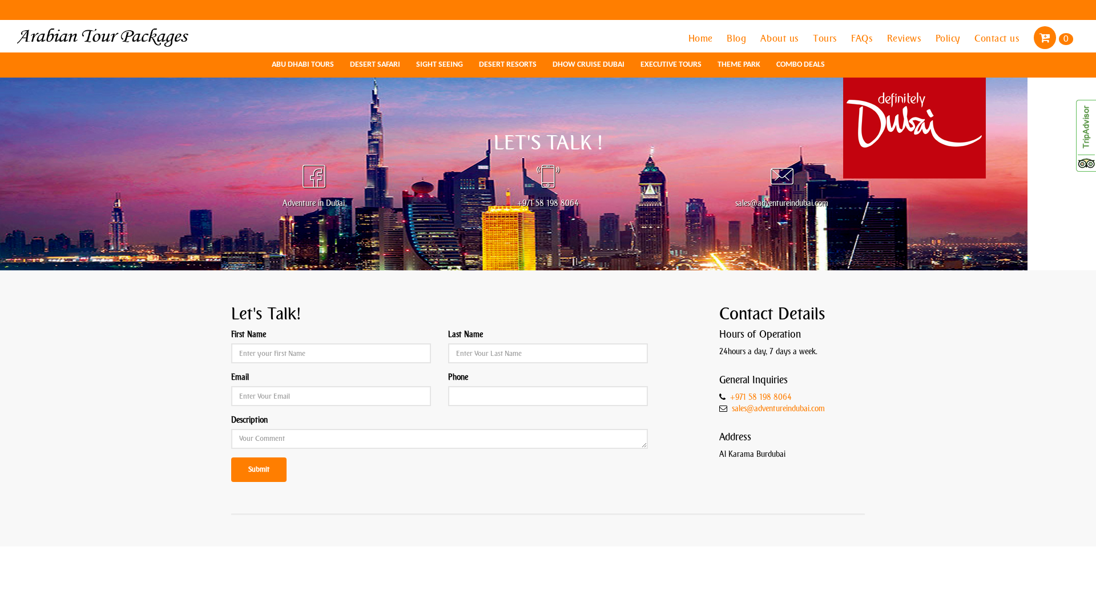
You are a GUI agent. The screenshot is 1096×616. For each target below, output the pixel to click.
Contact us (998, 38)
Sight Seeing (439, 64)
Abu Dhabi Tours (303, 64)
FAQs (863, 38)
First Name (248, 334)
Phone (458, 377)
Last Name (465, 334)
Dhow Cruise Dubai (588, 64)
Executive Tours (671, 64)
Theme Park (739, 64)
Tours (826, 38)
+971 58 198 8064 (761, 397)
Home (702, 38)
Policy (950, 38)
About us (781, 38)
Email (240, 377)
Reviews (905, 38)
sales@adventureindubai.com (778, 409)
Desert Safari (375, 64)
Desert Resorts (508, 64)
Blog (738, 38)
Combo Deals (800, 64)
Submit (258, 469)
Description (249, 420)
